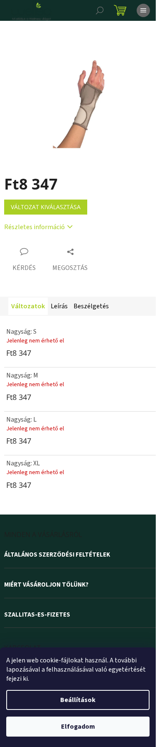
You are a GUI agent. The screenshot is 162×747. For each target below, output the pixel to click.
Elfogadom (78, 726)
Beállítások (78, 700)
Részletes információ (34, 227)
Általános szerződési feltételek (57, 555)
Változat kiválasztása (46, 207)
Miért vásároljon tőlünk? (46, 585)
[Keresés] (99, 10)
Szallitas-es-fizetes (37, 615)
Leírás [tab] (59, 306)
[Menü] (143, 10)
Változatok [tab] (28, 306)
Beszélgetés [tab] (91, 306)
